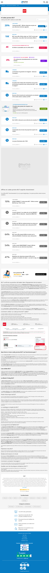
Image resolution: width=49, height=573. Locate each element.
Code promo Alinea (26, 470)
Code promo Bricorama (14, 471)
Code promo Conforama (35, 470)
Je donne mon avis (40, 274)
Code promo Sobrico (43, 470)
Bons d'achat (24, 538)
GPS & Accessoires (36, 506)
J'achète (43, 60)
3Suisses (38, 498)
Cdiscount (5, 498)
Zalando (44, 498)
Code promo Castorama (5, 471)
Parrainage (24, 537)
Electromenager (28, 506)
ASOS (20, 498)
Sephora (15, 498)
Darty (10, 498)
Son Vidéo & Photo (19, 506)
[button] (42, 26)
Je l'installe (43, 108)
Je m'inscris (42, 47)
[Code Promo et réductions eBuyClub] (24, 2)
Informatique (11, 506)
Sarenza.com (32, 498)
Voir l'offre (42, 37)
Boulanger (24, 500)
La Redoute (26, 498)
